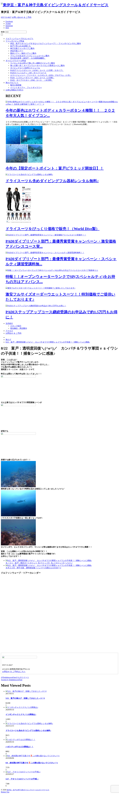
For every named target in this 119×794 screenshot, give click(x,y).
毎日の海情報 (15, 85)
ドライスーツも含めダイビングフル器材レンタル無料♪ (52, 181)
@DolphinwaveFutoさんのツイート (15, 677)
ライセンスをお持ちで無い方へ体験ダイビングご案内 (32, 63)
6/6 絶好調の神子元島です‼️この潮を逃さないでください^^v (32, 763)
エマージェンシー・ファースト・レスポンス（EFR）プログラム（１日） (40, 75)
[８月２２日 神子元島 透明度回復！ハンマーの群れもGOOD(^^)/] (49, 565)
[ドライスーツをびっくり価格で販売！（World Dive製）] (19, 223)
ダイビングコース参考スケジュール (25, 68)
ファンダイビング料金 (15, 41)
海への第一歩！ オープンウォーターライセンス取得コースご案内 (37, 65)
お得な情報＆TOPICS (14, 90)
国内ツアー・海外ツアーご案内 (23, 53)
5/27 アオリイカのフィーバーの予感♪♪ (22, 779)
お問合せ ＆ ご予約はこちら (13, 672)
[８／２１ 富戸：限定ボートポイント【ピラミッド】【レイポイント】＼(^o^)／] (49, 560)
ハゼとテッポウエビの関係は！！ (19, 747)
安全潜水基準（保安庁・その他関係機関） (28, 58)
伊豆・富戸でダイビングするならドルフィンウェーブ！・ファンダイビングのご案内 (45, 43)
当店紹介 (9, 323)
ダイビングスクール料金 (16, 61)
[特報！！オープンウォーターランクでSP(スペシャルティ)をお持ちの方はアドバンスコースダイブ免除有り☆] (52, 270)
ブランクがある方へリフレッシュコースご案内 (29, 56)
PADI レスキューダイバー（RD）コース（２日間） (32, 78)
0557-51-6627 (6, 17)
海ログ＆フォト (12, 83)
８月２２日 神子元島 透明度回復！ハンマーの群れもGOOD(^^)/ (33, 568)
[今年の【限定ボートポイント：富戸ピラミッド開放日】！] (24, 162)
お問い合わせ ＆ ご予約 (21, 17)
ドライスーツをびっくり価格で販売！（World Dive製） (52, 229)
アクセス (9, 331)
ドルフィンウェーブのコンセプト (19, 39)
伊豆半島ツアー (16, 51)
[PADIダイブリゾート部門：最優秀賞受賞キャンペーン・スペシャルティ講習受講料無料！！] (45, 253)
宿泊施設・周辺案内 (18, 328)
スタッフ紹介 (15, 326)
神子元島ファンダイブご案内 (22, 48)
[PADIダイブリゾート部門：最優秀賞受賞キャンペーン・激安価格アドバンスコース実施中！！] (46, 235)
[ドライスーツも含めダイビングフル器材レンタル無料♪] (29, 174)
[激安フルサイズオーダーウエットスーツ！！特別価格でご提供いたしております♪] (40, 288)
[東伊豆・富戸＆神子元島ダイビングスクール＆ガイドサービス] (55, 5)
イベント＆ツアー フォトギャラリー (26, 87)
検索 (3, 32)
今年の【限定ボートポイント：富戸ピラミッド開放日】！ (55, 168)
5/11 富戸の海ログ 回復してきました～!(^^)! (25, 698)
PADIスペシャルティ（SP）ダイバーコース (28, 73)
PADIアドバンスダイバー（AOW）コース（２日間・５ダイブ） (37, 70)
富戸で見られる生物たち (20, 46)
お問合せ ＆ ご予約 (13, 333)
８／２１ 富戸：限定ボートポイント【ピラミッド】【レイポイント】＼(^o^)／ (39, 563)
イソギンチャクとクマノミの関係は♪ (21, 714)
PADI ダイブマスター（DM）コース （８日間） (31, 80)
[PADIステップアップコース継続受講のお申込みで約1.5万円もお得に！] (36, 306)
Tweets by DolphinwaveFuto (11, 680)
